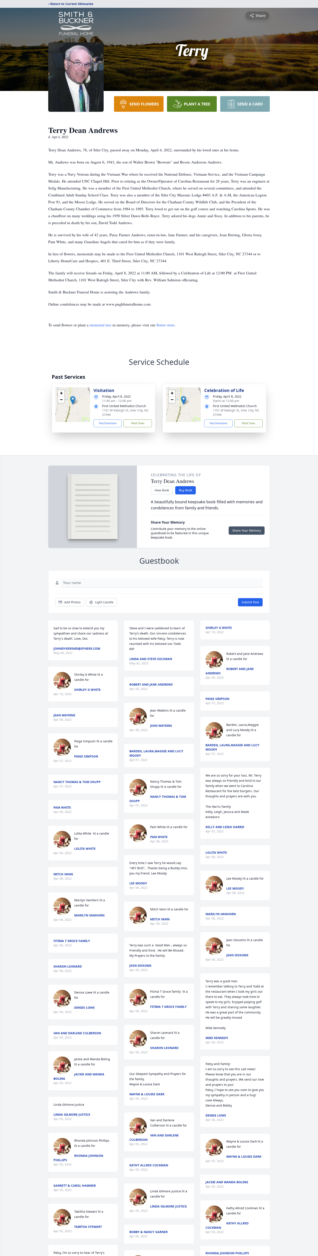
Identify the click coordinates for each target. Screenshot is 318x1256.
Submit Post (250, 602)
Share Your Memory (246, 530)
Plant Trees (138, 423)
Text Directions (108, 423)
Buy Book (185, 490)
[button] (72, 400)
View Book (161, 490)
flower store (165, 324)
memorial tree (100, 324)
